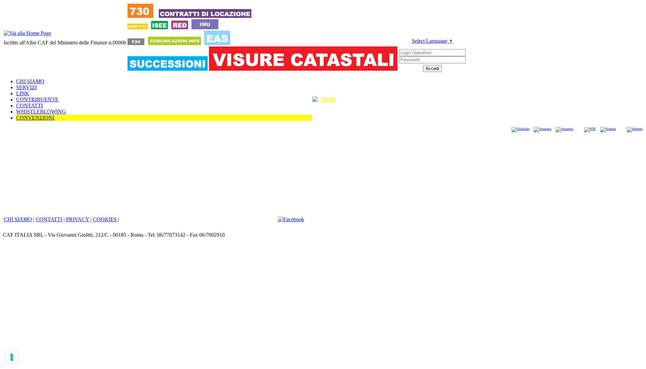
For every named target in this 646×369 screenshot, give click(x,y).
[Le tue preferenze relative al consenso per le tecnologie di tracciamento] (11, 357)
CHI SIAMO (30, 81)
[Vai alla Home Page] (27, 33)
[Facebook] (291, 219)
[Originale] (520, 129)
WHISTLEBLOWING (41, 111)
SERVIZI (26, 87)
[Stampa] (608, 129)
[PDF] (590, 129)
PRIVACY (77, 219)
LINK (22, 93)
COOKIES (105, 219)
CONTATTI (29, 105)
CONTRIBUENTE (37, 99)
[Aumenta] (542, 129)
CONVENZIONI (35, 118)
